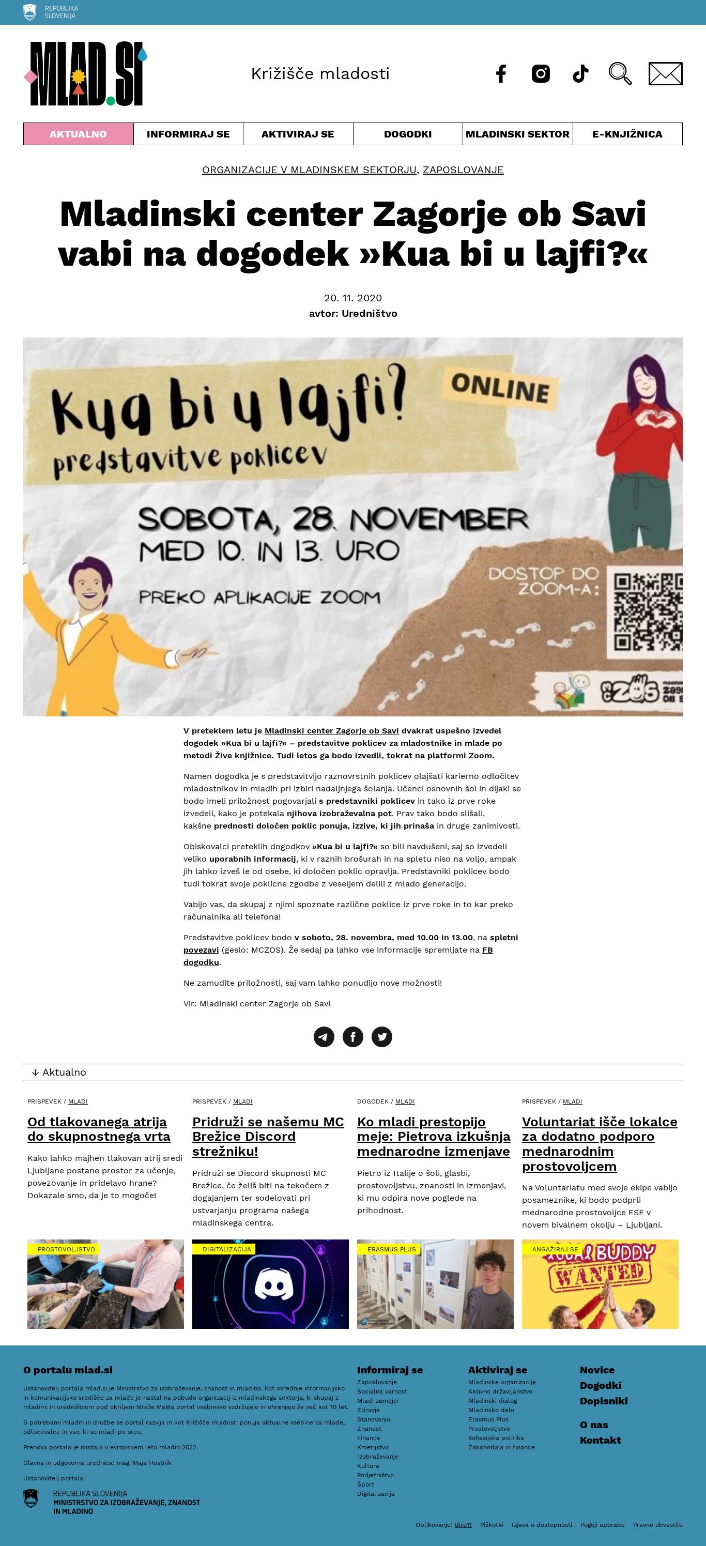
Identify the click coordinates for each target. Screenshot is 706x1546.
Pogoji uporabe (602, 1524)
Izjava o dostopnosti (542, 1524)
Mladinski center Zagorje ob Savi (332, 731)
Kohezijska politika (496, 1438)
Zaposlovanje (463, 169)
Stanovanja (373, 1419)
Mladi (78, 1101)
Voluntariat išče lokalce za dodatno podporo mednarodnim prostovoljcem (600, 1144)
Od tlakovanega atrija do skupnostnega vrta (99, 1129)
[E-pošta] (666, 73)
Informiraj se (188, 136)
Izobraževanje (377, 1456)
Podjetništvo (375, 1475)
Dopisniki (604, 1401)
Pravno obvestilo (658, 1524)
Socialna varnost (382, 1391)
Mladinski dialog (492, 1400)
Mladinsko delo (491, 1410)
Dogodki (408, 134)
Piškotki (491, 1524)
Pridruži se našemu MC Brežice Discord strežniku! (268, 1136)
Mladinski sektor (518, 136)
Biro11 (463, 1524)
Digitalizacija (227, 1249)
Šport (365, 1484)
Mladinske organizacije (502, 1382)
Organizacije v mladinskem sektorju (309, 169)
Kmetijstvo (373, 1447)
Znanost (369, 1428)
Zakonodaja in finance (501, 1447)
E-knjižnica (627, 134)
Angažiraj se (555, 1249)
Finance (368, 1438)
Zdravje (368, 1410)
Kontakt (600, 1440)
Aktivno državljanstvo (500, 1391)
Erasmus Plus (391, 1249)
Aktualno (80, 136)
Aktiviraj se (298, 136)
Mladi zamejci (377, 1400)
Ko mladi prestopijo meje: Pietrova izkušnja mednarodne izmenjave (434, 1136)
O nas (594, 1424)
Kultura (368, 1466)
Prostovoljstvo (66, 1249)
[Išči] (620, 73)
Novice (597, 1370)
